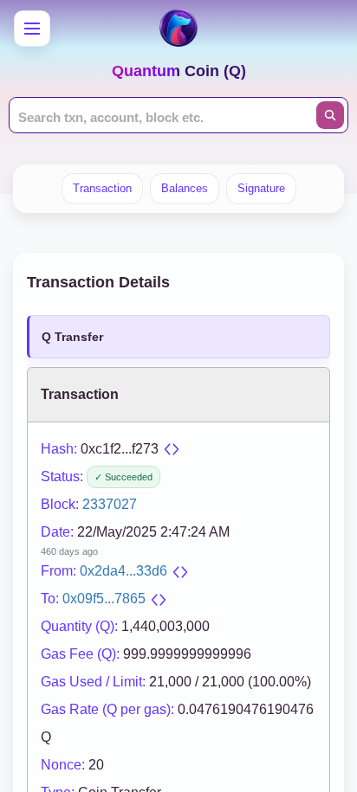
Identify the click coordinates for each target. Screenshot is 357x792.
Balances (184, 188)
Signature (261, 188)
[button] (171, 449)
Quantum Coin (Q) (179, 71)
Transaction (102, 188)
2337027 (109, 504)
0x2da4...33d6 (123, 570)
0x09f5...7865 (104, 598)
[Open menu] (32, 28)
